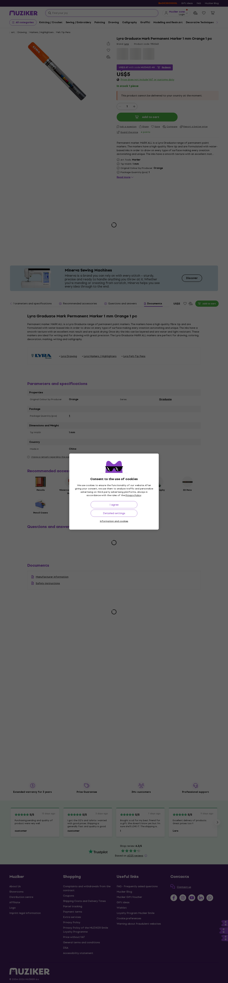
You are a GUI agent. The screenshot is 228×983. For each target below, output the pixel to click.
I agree (114, 505)
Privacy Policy (133, 495)
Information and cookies (114, 521)
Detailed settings (114, 513)
